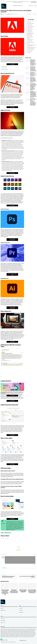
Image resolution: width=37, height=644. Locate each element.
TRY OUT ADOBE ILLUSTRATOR (12, 308)
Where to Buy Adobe (30, 39)
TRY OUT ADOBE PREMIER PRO (12, 274)
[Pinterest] (6, 538)
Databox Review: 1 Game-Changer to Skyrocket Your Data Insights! (8, 577)
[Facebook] (1, 1)
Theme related (29, 52)
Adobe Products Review (30, 26)
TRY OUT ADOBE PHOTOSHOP (12, 239)
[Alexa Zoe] (1, 14)
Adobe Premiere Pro (5, 69)
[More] (35, 14)
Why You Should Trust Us (30, 23)
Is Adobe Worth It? (29, 35)
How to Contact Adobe (30, 49)
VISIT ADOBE (12, 64)
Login (34, 554)
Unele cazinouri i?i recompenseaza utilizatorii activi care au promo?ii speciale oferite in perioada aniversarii (14, 591)
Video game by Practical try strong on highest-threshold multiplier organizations (33, 74)
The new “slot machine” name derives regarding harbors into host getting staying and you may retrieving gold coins (33, 79)
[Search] (36, 5)
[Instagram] (3, 1)
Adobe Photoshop (4, 66)
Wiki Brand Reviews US (23, 640)
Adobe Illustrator (4, 67)
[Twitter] (1, 3)
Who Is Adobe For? (29, 31)
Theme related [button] (5, 536)
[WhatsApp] (8, 538)
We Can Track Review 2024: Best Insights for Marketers (27, 577)
